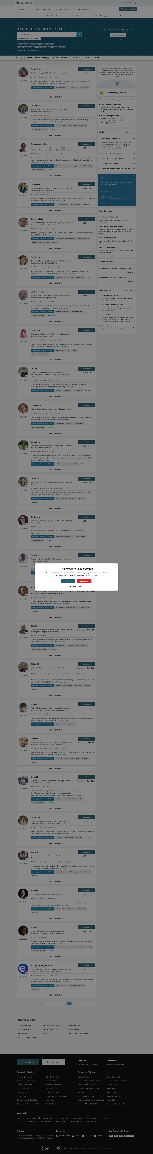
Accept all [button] (68, 581)
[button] (76, 587)
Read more (93, 575)
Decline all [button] (84, 581)
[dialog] (76, 577)
